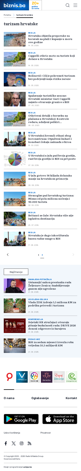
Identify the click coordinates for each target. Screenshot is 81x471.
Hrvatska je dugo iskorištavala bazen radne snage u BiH (48, 236)
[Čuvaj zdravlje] (59, 377)
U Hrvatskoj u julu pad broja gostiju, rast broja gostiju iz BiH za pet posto (52, 156)
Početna (7, 15)
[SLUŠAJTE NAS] (34, 377)
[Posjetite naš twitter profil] (14, 443)
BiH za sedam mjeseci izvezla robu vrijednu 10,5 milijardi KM (51, 343)
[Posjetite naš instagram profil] (22, 443)
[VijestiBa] (22, 377)
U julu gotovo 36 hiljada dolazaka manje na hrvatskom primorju (50, 176)
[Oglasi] (9, 377)
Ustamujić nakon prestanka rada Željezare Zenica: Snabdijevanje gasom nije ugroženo (49, 285)
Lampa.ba (27, 467)
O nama (9, 398)
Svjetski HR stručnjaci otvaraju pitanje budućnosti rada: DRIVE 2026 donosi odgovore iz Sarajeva (52, 325)
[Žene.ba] (46, 377)
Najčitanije (16, 272)
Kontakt (71, 398)
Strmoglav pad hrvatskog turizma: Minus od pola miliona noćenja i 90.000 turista (51, 198)
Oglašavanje (40, 398)
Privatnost (45, 433)
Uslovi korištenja (12, 433)
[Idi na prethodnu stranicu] (7, 255)
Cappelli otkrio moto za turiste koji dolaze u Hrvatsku (51, 57)
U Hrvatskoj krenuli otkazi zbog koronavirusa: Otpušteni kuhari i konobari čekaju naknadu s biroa (50, 139)
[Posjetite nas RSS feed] (29, 443)
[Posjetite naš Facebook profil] (6, 443)
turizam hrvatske (24, 15)
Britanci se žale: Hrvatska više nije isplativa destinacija (50, 216)
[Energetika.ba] (71, 377)
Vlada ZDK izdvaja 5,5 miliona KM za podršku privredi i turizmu (52, 304)
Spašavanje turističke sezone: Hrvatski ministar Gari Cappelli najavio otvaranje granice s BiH (49, 99)
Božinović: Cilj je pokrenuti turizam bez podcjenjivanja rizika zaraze (51, 77)
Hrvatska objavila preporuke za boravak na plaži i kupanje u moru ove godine (50, 39)
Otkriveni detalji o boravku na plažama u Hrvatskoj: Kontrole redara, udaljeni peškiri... (48, 119)
